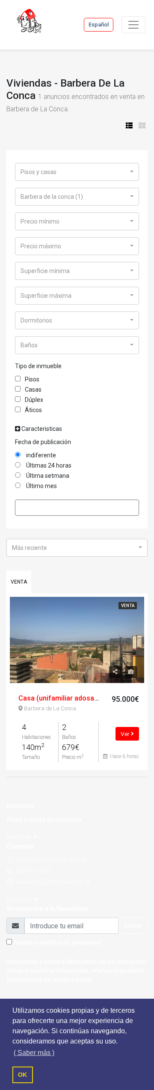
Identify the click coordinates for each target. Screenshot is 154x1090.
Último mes (41, 486)
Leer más (19, 837)
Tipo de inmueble (38, 366)
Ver (126, 733)
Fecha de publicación (43, 442)
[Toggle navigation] (133, 24)
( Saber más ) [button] (34, 1052)
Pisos (32, 379)
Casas (33, 389)
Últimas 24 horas (48, 465)
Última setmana (47, 475)
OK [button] (22, 1074)
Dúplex (34, 399)
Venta (19, 582)
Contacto (19, 899)
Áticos (33, 410)
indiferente (40, 455)
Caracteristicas (41, 428)
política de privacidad (71, 942)
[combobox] (77, 172)
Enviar (133, 925)
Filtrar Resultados (77, 507)
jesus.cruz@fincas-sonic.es (53, 881)
